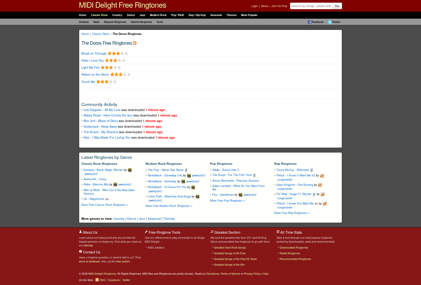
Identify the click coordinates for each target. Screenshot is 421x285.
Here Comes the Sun (118, 115)
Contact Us (91, 252)
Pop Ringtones (221, 163)
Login (254, 6)
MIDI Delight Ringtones (102, 273)
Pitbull (280, 175)
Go (337, 6)
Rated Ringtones (290, 253)
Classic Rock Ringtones (99, 163)
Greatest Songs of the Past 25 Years (235, 259)
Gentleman (227, 194)
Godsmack (91, 126)
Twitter (336, 21)
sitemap (88, 245)
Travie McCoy (285, 170)
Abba (87, 184)
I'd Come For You (175, 187)
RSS (102, 280)
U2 (85, 199)
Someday (170, 181)
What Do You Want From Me (238, 187)
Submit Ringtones (141, 21)
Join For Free (279, 6)
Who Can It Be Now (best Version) (109, 191)
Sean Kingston (286, 185)
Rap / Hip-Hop (197, 15)
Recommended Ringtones (295, 259)
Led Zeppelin (93, 110)
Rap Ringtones (285, 163)
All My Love (113, 110)
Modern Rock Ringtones (164, 163)
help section (123, 261)
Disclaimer (213, 273)
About (264, 6)
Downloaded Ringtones (294, 247)
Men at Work (92, 190)
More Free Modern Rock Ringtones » (169, 206)
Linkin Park (155, 196)
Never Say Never (173, 170)
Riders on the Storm (95, 74)
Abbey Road (92, 115)
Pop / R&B (177, 15)
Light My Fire (90, 67)
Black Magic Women (110, 170)
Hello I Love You (92, 60)
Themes (232, 15)
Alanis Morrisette (223, 180)
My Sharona (109, 132)
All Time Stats (290, 232)
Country (117, 15)
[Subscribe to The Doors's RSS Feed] (134, 42)
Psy (214, 194)
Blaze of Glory (108, 120)
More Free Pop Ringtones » (227, 200)
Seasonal (216, 15)
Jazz (142, 15)
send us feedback (89, 261)
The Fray (153, 170)
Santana (89, 170)
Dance (131, 15)
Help (265, 273)
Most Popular (249, 15)
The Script (218, 175)
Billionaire (303, 170)
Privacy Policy (252, 273)
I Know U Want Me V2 (301, 175)
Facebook (317, 21)
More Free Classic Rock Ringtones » (104, 204)
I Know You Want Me (300, 203)
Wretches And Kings (178, 196)
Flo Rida (282, 194)
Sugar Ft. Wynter (301, 194)
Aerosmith (90, 179)
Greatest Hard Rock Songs (230, 247)
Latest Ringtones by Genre (106, 157)
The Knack (91, 132)
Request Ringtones (115, 21)
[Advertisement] (132, 93)
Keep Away (109, 126)
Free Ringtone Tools (164, 232)
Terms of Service (230, 273)
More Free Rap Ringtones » (291, 213)
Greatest (84, 21)
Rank (96, 21)
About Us (89, 232)
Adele (215, 170)
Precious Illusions (247, 180)
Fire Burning (305, 185)
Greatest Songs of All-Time (230, 253)
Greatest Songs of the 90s (229, 264)
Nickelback (155, 175)
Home (82, 15)
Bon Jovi (89, 120)
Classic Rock (99, 15)
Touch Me (88, 82)
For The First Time (240, 175)
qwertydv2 (124, 184)
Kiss (86, 137)
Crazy (103, 179)
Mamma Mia (101, 184)
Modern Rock (158, 15)
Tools (160, 21)
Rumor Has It (230, 170)
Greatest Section (227, 232)
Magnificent (97, 199)
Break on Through (94, 53)
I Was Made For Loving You (111, 137)
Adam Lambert (221, 186)
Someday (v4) (173, 175)
